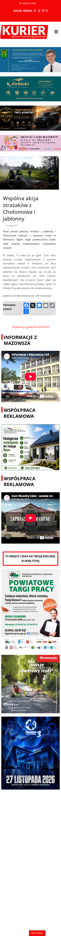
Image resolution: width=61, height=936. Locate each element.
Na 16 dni (43, 327)
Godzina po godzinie (24, 327)
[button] (56, 32)
